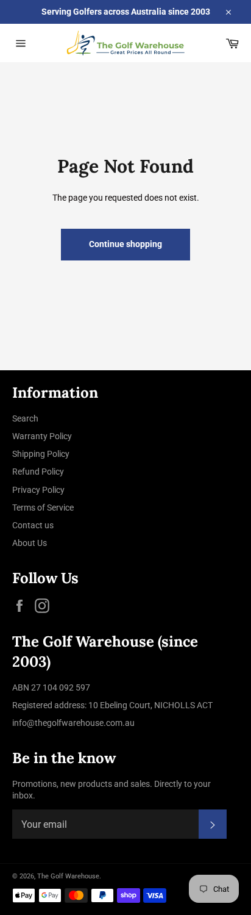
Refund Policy (38, 471)
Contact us (33, 525)
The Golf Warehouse (68, 876)
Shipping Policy (40, 454)
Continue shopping (125, 244)
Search (25, 418)
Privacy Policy (38, 490)
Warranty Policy (42, 436)
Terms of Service (43, 507)
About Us (29, 543)
